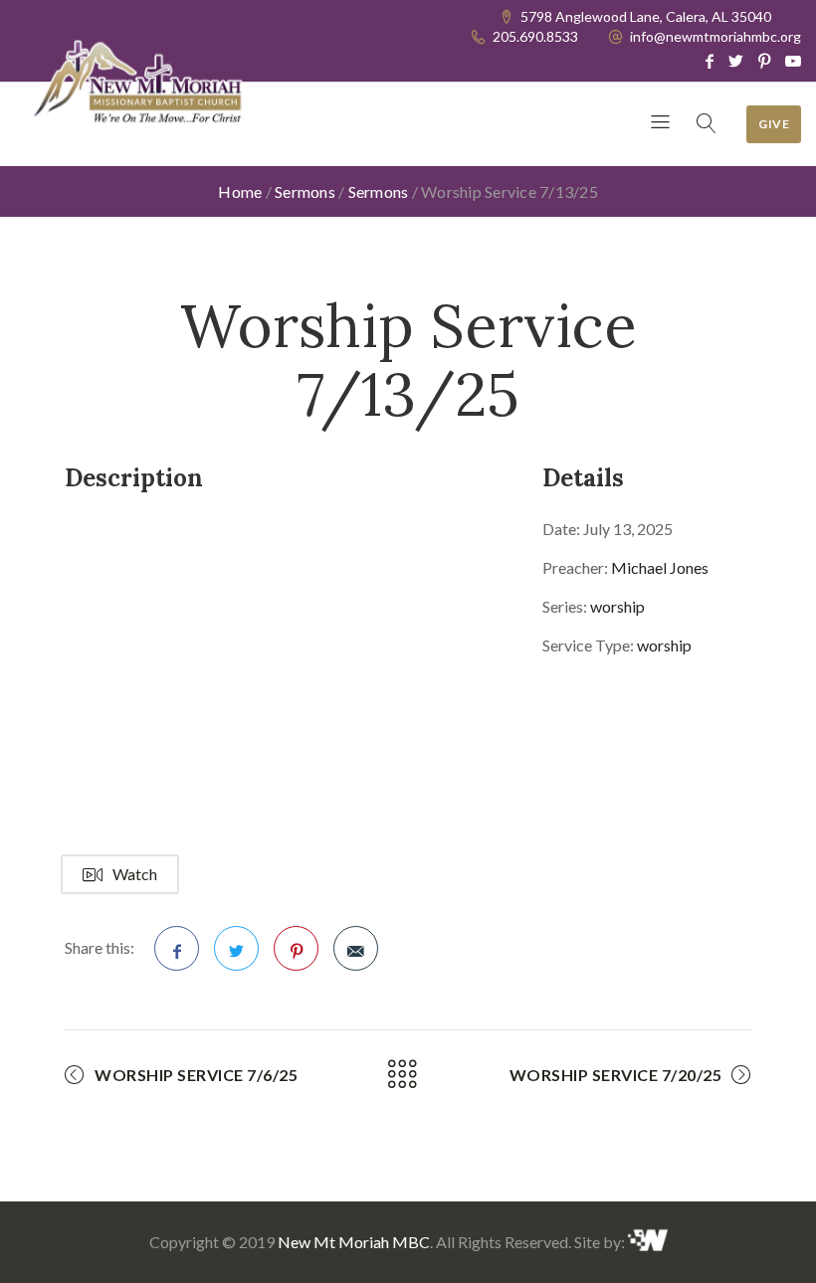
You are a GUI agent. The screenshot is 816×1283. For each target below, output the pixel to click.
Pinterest (296, 948)
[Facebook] (710, 61)
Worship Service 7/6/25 (196, 1074)
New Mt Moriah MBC (354, 1241)
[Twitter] (735, 61)
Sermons (305, 191)
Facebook (176, 948)
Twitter (236, 948)
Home (240, 191)
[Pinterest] (764, 61)
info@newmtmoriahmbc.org (715, 36)
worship (617, 606)
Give (773, 123)
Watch (134, 873)
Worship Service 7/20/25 (616, 1074)
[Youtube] (793, 61)
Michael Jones (660, 567)
